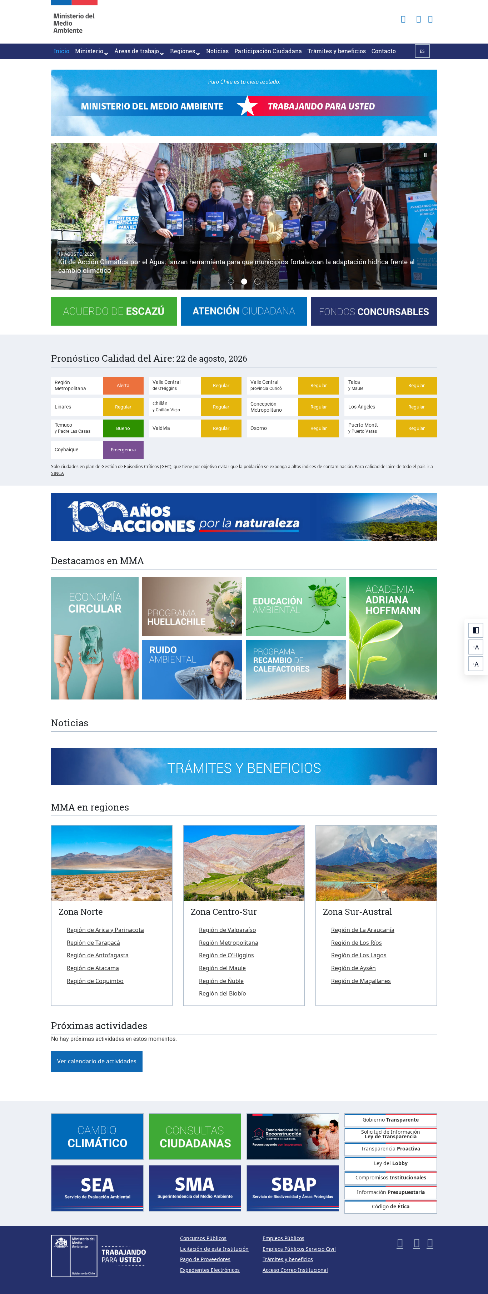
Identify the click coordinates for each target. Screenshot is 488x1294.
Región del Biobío (222, 993)
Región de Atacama (93, 968)
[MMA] (74, 22)
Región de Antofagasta (98, 955)
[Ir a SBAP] (293, 1187)
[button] (244, 216)
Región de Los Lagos (359, 955)
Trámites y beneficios (288, 1259)
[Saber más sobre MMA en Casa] (114, 315)
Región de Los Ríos (356, 943)
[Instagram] (419, 18)
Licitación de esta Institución (214, 1248)
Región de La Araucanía (362, 930)
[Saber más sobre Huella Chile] (192, 581)
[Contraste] (475, 630)
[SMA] (195, 1187)
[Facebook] (403, 18)
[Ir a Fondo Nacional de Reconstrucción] (293, 1135)
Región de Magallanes (361, 981)
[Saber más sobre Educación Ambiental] (296, 581)
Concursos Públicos (203, 1238)
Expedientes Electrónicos (210, 1270)
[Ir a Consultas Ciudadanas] (195, 1135)
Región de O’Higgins (226, 955)
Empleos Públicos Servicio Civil (299, 1248)
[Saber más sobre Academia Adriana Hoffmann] (393, 581)
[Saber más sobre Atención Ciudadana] (244, 315)
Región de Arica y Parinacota (105, 930)
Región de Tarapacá (93, 943)
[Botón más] (475, 663)
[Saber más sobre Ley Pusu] (95, 581)
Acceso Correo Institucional (295, 1270)
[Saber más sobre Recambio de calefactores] (296, 644)
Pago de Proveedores (205, 1259)
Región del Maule (222, 968)
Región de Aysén (353, 968)
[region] (244, 216)
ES (422, 51)
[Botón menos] (475, 647)
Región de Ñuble (221, 981)
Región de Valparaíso (227, 930)
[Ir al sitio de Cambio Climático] (97, 1135)
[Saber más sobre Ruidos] (192, 644)
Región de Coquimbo (95, 981)
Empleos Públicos (283, 1238)
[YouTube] (430, 18)
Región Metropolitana (228, 943)
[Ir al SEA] (97, 1187)
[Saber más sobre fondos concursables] (374, 315)
